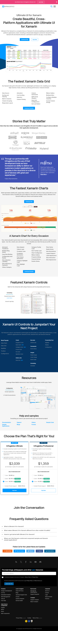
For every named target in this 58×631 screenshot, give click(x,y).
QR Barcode (33, 342)
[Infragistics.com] (9, 6)
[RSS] (16, 561)
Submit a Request (20, 598)
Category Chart (21, 347)
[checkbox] (3, 486)
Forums (34, 424)
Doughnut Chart (19, 342)
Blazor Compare (34, 601)
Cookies (29, 617)
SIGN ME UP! (9, 583)
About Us (47, 590)
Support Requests (34, 594)
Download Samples (29, 108)
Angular (3, 607)
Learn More (41, 2)
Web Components (5, 613)
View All (3, 598)
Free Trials (3, 600)
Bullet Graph (33, 359)
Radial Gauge (33, 355)
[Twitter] (21, 561)
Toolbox (3, 351)
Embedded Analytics (6, 594)
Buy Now (35, 39)
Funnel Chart (19, 349)
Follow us (31, 551)
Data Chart (4, 343)
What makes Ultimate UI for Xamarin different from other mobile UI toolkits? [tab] (27, 530)
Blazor (2, 609)
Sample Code (50, 422)
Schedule (32, 365)
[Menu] (54, 6)
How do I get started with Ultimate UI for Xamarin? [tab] (19, 534)
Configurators (5, 353)
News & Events (48, 596)
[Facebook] (25, 561)
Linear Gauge (33, 357)
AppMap (3, 348)
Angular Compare (34, 599)
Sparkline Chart (19, 354)
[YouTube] (35, 561)
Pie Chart (18, 351)
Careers (47, 592)
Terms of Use (27, 577)
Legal (46, 594)
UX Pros (3, 592)
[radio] (3, 475)
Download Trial (24, 39)
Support (19, 422)
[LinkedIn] (30, 561)
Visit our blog (8, 551)
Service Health (19, 600)
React (2, 611)
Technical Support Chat (21, 594)
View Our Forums (20, 551)
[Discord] (40, 561)
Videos (33, 422)
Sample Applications (5, 425)
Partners (47, 598)
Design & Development (6, 590)
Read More (43, 174)
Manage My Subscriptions (33, 591)
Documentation (6, 422)
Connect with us (50, 551)
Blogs (18, 424)
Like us (40, 551)
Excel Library (33, 348)
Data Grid (3, 345)
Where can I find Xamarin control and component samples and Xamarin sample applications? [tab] (26, 539)
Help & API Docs (19, 590)
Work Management (5, 596)
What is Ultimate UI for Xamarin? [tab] (14, 526)
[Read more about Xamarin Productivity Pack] (38, 398)
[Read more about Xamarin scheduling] (38, 302)
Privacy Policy (35, 577)
